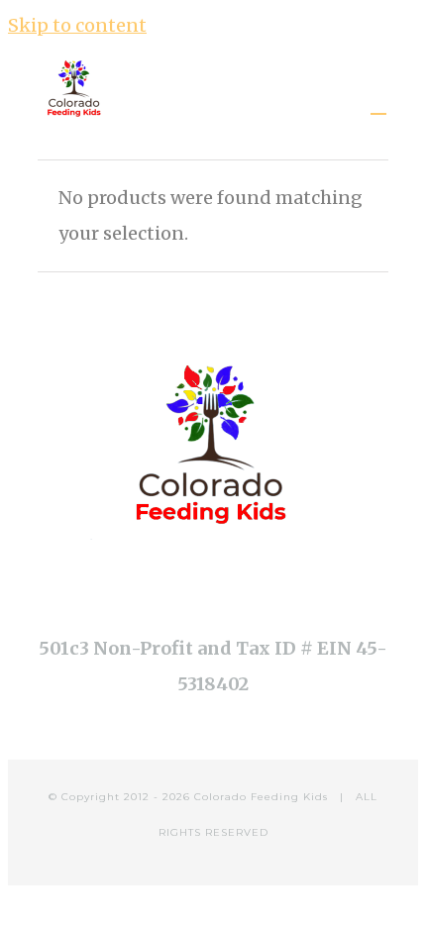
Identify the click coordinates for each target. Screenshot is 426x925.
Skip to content (77, 25)
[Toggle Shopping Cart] (378, 105)
